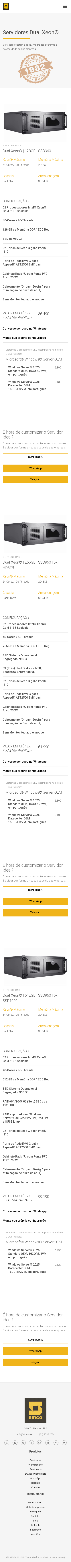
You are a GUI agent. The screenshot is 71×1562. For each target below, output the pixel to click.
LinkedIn (35, 1525)
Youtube (35, 1516)
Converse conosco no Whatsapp (25, 328)
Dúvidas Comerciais (35, 1473)
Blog (35, 1520)
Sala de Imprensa (35, 1507)
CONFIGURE (35, 457)
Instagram (35, 1511)
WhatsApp (35, 468)
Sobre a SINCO (35, 1502)
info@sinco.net (25, 1434)
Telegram (35, 479)
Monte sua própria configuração (24, 338)
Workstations (35, 1464)
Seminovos (36, 1469)
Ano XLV (35, 1534)
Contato (35, 1487)
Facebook (35, 1529)
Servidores (35, 1460)
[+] (39, 290)
